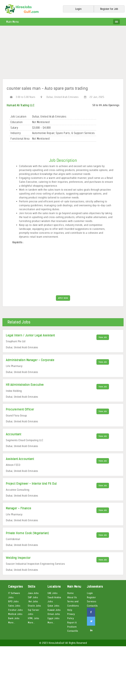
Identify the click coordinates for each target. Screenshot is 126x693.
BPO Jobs (13, 601)
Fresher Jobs (15, 609)
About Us (72, 597)
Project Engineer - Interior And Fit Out (31, 483)
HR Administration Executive (25, 385)
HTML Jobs (33, 618)
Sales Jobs (14, 605)
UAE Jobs (52, 593)
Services (91, 601)
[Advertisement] (63, 53)
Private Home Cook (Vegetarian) (27, 533)
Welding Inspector (18, 558)
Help (69, 609)
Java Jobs (33, 593)
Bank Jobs (14, 618)
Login (90, 593)
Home (70, 593)
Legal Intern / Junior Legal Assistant (30, 335)
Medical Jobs (15, 614)
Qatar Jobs (53, 605)
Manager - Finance (18, 508)
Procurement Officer (20, 409)
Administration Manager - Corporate (30, 360)
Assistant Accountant (20, 459)
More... (11, 622)
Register (91, 597)
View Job (103, 337)
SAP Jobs (33, 597)
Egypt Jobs (53, 618)
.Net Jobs (33, 601)
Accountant (13, 434)
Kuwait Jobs (54, 609)
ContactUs (72, 630)
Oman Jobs (54, 614)
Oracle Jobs (34, 605)
